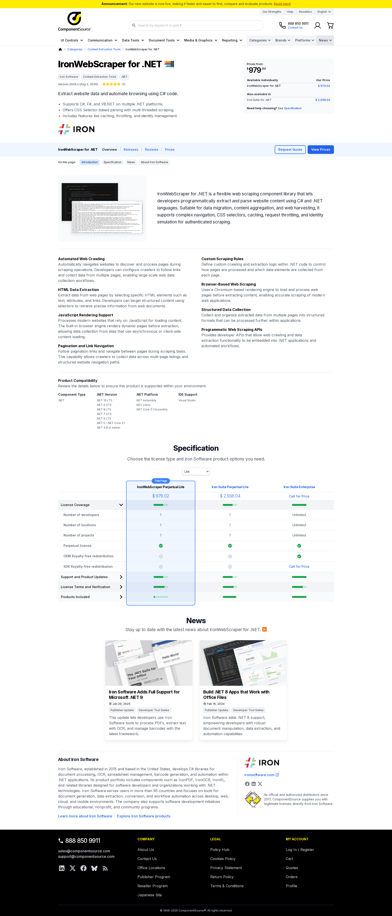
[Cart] (330, 25)
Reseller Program (152, 886)
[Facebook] (83, 868)
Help (290, 11)
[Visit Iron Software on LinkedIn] (253, 784)
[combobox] (196, 25)
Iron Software (69, 76)
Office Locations (151, 867)
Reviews (151, 149)
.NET (124, 76)
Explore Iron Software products (143, 816)
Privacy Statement (226, 867)
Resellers (305, 11)
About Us (145, 849)
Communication (100, 40)
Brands (281, 40)
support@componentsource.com (86, 856)
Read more (282, 4)
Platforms (302, 40)
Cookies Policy (222, 858)
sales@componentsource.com (84, 851)
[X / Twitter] (72, 868)
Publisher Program (153, 877)
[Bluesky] (94, 868)
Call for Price (299, 496)
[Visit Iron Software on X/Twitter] (260, 784)
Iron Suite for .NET (259, 100)
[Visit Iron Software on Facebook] (247, 784)
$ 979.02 (324, 85)
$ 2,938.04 (322, 100)
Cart (289, 858)
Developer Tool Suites (154, 710)
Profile (291, 886)
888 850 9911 (82, 840)
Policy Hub (219, 849)
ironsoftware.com (259, 775)
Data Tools (130, 40)
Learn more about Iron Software (85, 816)
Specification (292, 108)
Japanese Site (149, 895)
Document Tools (162, 40)
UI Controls (69, 40)
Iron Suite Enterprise (299, 487)
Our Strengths (271, 11)
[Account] (317, 25)
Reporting (230, 40)
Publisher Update (122, 710)
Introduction (90, 162)
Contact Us (147, 858)
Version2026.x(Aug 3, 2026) (78, 84)
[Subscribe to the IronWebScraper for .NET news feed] (264, 629)
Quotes (292, 867)
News (323, 40)
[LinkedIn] (61, 868)
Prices (170, 149)
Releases (131, 149)
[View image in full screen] (102, 208)
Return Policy (222, 877)
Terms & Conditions (227, 886)
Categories (258, 40)
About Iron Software (154, 162)
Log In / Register (300, 849)
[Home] (60, 49)
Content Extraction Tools (104, 49)
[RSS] (105, 868)
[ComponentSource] (74, 21)
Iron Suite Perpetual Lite (230, 487)
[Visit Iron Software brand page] (76, 129)
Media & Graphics (198, 40)
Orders (292, 877)
